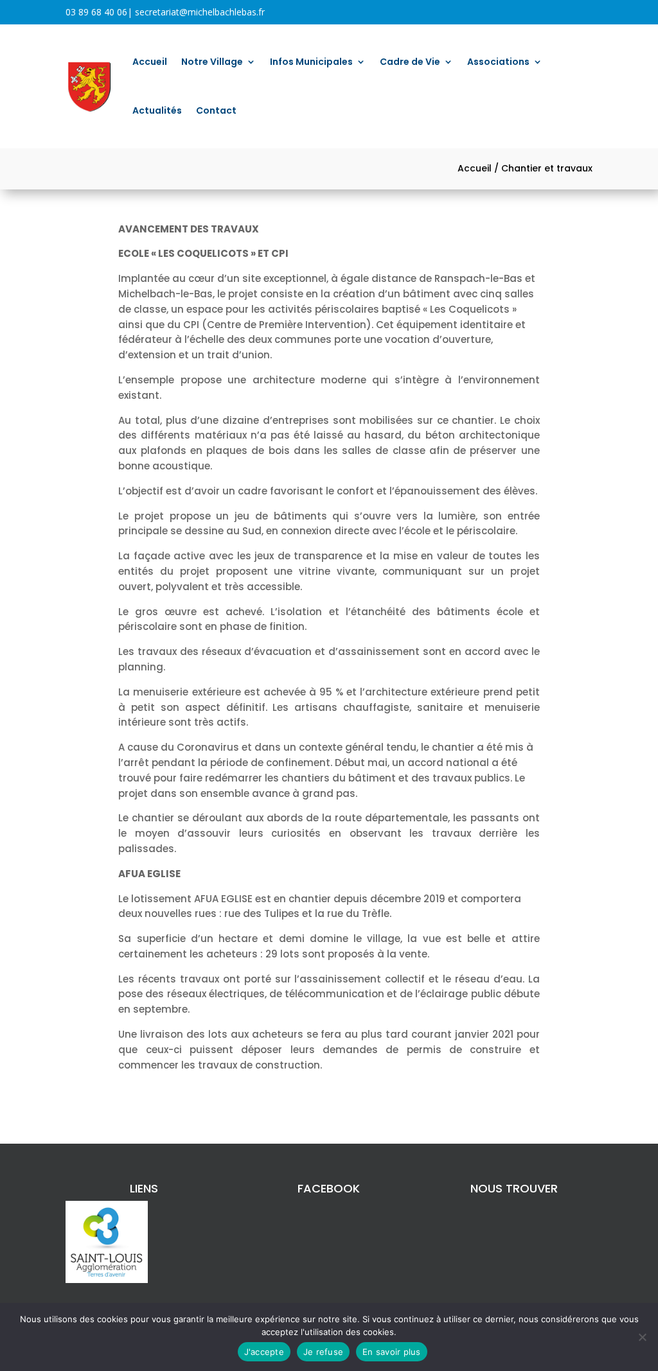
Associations (498, 61)
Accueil (149, 61)
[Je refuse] (642, 1337)
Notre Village (212, 61)
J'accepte (264, 1352)
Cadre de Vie (410, 61)
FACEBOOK (329, 1188)
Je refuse (323, 1352)
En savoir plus (391, 1352)
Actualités (157, 110)
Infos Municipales (311, 61)
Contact (216, 110)
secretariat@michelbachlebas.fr (200, 12)
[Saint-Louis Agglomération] (107, 1279)
